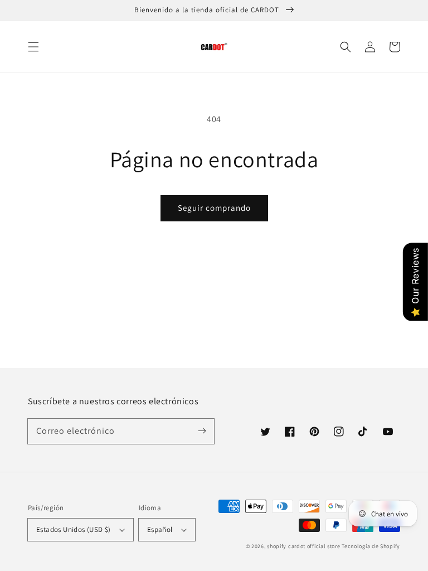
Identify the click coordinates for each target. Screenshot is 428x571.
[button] (33, 47)
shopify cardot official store (303, 546)
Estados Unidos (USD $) (73, 529)
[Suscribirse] (201, 431)
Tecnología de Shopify (371, 546)
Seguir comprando (214, 207)
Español (160, 529)
